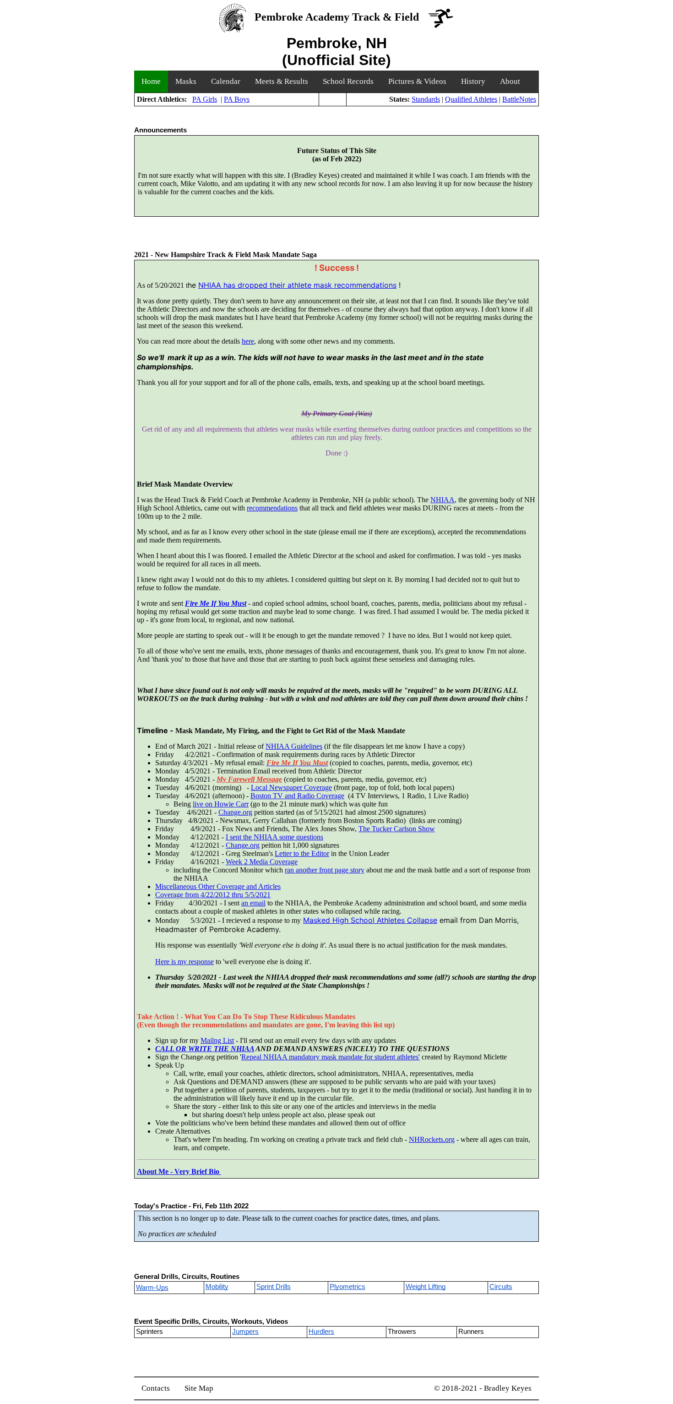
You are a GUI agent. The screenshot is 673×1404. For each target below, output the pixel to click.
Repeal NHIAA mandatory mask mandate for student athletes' (330, 1057)
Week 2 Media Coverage (262, 862)
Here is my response (184, 961)
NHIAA (442, 500)
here (248, 341)
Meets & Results (281, 81)
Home (151, 81)
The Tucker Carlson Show (396, 829)
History (473, 81)
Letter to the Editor (302, 853)
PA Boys (237, 99)
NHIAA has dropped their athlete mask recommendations (297, 285)
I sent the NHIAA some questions (274, 837)
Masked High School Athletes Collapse (370, 920)
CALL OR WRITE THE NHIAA (204, 1049)
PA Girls (204, 99)
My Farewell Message (249, 779)
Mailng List (217, 1040)
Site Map (199, 1388)
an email (253, 903)
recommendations (272, 508)
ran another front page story (324, 870)
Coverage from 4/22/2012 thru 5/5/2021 (213, 895)
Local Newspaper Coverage (291, 787)
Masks (185, 81)
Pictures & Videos (417, 81)
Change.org (235, 812)
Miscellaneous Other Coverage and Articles (218, 886)
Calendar (225, 81)
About (510, 81)
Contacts (155, 1388)
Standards (426, 99)
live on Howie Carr (221, 804)
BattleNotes (519, 99)
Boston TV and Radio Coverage (297, 796)
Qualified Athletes (471, 99)
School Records (348, 81)
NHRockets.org (432, 1139)
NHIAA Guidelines (294, 746)
